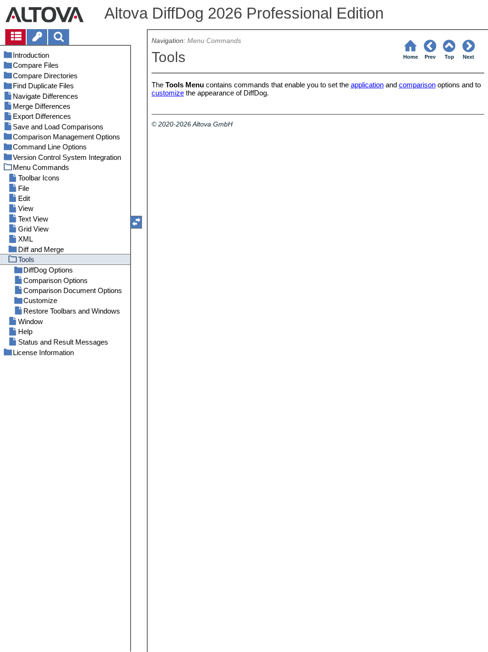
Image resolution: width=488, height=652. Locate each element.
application (367, 85)
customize (168, 93)
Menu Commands (214, 40)
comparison (417, 85)
